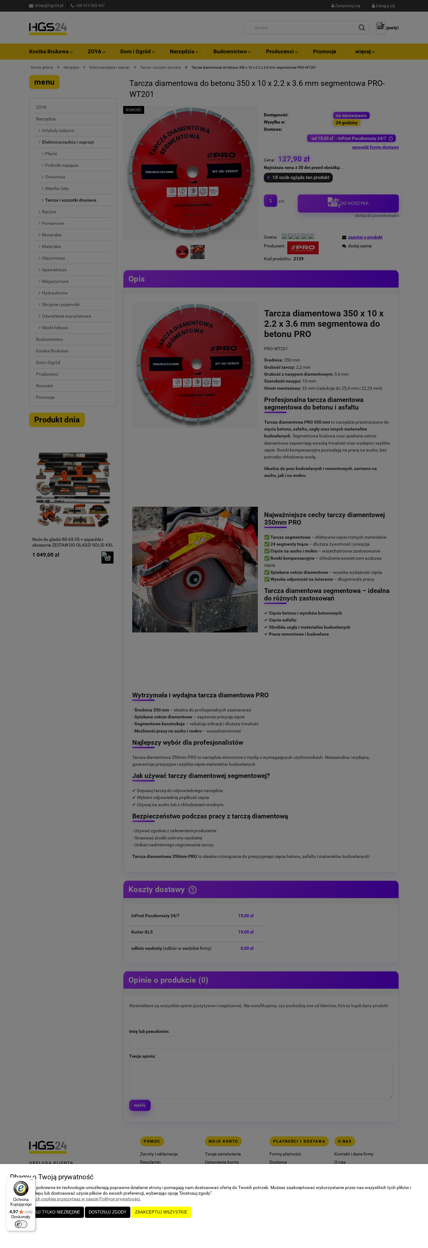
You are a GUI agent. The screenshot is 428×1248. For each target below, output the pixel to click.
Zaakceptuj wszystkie (161, 1212)
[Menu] (31, 1181)
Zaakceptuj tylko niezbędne (47, 1212)
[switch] (21, 1224)
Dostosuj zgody (108, 1212)
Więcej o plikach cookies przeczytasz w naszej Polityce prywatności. (75, 1198)
